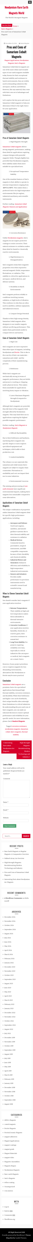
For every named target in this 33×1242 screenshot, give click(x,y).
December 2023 (9, 967)
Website (6, 818)
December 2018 (9, 1087)
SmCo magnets (16, 732)
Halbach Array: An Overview (14, 858)
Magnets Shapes (10, 1166)
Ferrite (17, 352)
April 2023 (8, 996)
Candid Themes (20, 1238)
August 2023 (8, 983)
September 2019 (9, 1050)
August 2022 (8, 1029)
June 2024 (7, 942)
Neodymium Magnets (12, 1170)
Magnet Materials (10, 1153)
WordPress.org (9, 1219)
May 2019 (7, 1067)
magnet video (9, 1157)
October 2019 (8, 1046)
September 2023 (10, 979)
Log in (6, 1207)
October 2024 (9, 925)
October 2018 (8, 1096)
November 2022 (9, 1017)
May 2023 (7, 992)
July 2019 (7, 1058)
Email (5, 810)
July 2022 (7, 1033)
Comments (9, 1215)
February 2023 (9, 1004)
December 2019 (9, 1037)
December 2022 (9, 1013)
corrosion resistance (19, 726)
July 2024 (7, 938)
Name (5, 802)
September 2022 (10, 1025)
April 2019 (8, 1071)
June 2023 (7, 988)
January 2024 (9, 963)
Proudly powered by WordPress (13, 1235)
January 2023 (8, 1008)
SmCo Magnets (20, 63)
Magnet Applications (11, 60)
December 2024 (9, 917)
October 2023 (9, 975)
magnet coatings (10, 1145)
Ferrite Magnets (10, 1128)
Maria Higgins (24, 43)
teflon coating (9, 1182)
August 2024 (8, 934)
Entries (8, 1211)
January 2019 (8, 1083)
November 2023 (9, 971)
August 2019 (8, 1054)
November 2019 (9, 1042)
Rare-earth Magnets (11, 1174)
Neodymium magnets (15, 238)
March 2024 (8, 954)
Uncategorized (9, 1187)
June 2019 (7, 1062)
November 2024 (9, 921)
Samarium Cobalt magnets (12, 147)
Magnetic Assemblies (12, 1162)
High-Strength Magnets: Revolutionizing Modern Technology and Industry (24, 750)
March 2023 (8, 1000)
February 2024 (9, 958)
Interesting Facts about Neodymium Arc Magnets (9, 747)
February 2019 (9, 1079)
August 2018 (8, 1104)
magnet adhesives (10, 1137)
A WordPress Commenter (13, 898)
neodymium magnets (12, 729)
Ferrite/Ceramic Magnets (13, 1132)
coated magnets (10, 1124)
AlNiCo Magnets (10, 1120)
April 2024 (8, 950)
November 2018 (9, 1091)
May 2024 (7, 946)
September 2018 (9, 1100)
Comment (6, 779)
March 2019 (8, 1075)
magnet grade (9, 1149)
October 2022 (9, 1021)
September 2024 (10, 929)
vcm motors (8, 1191)
